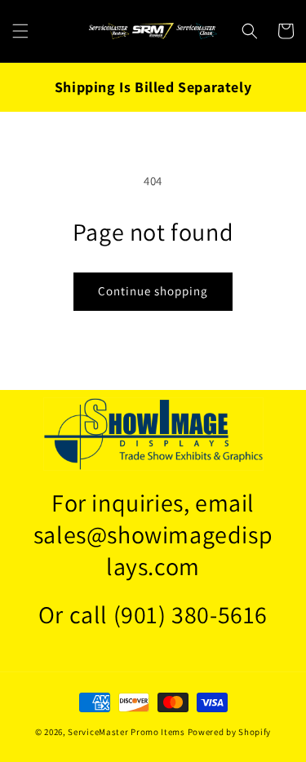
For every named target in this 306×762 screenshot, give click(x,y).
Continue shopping (153, 291)
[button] (20, 31)
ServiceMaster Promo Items (126, 732)
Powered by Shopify (230, 732)
